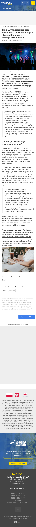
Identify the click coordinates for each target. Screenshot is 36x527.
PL (27, 3)
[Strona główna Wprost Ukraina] (6, 2)
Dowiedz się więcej (18, 463)
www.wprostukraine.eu (14, 400)
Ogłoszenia (12, 290)
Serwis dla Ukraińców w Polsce (11, 287)
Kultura (4, 290)
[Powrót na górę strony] (18, 509)
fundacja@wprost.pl (18, 488)
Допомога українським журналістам (18, 458)
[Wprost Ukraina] (1, 27)
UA (23, 3)
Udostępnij (28, 316)
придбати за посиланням (20, 223)
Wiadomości (25, 287)
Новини (6, 8)
